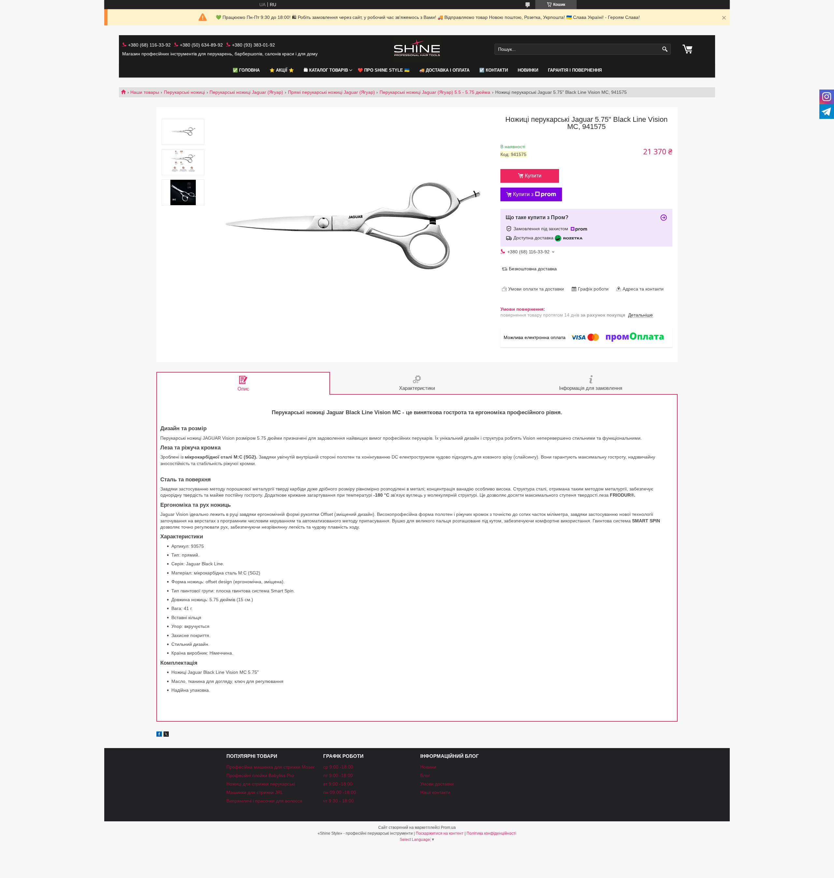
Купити (533, 175)
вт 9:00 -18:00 (337, 783)
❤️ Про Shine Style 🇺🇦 (384, 70)
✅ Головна (246, 70)
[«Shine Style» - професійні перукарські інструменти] (417, 49)
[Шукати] (665, 49)
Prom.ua (448, 827)
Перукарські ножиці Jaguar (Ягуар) (246, 92)
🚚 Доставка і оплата (444, 70)
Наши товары (144, 92)
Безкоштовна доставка (533, 268)
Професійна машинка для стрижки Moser (270, 767)
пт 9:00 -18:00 (338, 775)
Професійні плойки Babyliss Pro (260, 775)
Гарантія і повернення (575, 70)
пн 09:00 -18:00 (339, 792)
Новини (428, 767)
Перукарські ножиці (184, 92)
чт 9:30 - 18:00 (338, 800)
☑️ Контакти (493, 70)
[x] (166, 735)
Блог (425, 775)
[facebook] (159, 735)
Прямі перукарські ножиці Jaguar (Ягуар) (331, 92)
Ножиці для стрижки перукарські (260, 783)
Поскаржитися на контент (440, 833)
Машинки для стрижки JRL (254, 792)
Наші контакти (435, 792)
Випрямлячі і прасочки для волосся (264, 800)
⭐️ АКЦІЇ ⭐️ (281, 70)
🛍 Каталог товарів (326, 70)
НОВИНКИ (528, 70)
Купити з (523, 194)
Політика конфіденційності (491, 833)
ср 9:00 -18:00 (338, 767)
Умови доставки (437, 783)
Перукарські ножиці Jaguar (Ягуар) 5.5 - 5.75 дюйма (435, 92)
